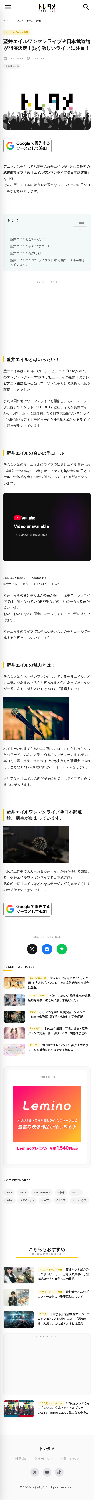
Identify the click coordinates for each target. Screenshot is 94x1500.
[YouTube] (47, 1472)
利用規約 (21, 1459)
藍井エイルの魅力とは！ (27, 253)
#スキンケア (79, 1200)
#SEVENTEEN (41, 1192)
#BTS (22, 1192)
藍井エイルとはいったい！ (29, 239)
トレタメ (47, 1448)
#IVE (9, 1192)
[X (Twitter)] (34, 1472)
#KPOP (75, 1192)
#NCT (45, 1200)
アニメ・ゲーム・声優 (16, 32)
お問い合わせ (69, 1459)
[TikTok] (59, 1472)
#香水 (9, 1200)
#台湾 (60, 1192)
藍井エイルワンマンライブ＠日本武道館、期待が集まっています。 (47, 262)
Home (7, 20)
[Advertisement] (47, 323)
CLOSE (80, 222)
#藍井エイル (12, 66)
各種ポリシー (44, 1459)
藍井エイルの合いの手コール (30, 246)
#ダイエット (27, 1200)
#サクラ (60, 1200)
